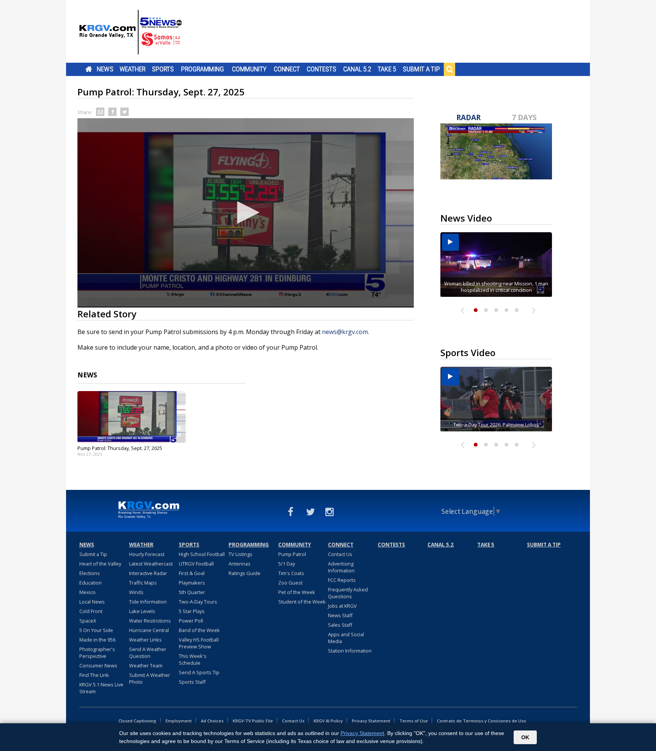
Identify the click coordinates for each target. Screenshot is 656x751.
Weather (132, 69)
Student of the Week (302, 601)
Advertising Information (341, 567)
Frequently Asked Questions (348, 593)
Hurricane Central (149, 630)
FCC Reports (342, 580)
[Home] (131, 32)
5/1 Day (286, 563)
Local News (92, 601)
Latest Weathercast (151, 563)
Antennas (240, 563)
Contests (321, 69)
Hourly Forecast (146, 554)
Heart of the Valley (100, 563)
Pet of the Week (296, 592)
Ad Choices (212, 721)
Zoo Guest (290, 582)
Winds (136, 592)
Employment (179, 721)
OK (525, 737)
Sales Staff (340, 624)
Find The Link (94, 675)
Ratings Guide (244, 573)
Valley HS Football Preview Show (199, 643)
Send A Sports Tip (199, 672)
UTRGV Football (196, 563)
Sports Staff (192, 681)
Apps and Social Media (346, 638)
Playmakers (192, 582)
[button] (245, 212)
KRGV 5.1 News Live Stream (101, 688)
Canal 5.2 (357, 69)
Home (88, 69)
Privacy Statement (371, 721)
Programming (202, 69)
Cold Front (90, 611)
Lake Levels (142, 611)
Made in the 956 (97, 639)
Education (90, 582)
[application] (245, 212)
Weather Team (145, 665)
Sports (163, 69)
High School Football (202, 554)
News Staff (340, 615)
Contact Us (340, 554)
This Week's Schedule (193, 659)
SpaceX (87, 620)
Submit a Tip (421, 69)
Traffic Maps (143, 582)
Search (449, 69)
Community (249, 69)
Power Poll (191, 620)
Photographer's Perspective (97, 652)
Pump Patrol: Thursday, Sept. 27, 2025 (119, 448)
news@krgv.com (345, 332)
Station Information (350, 650)
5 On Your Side (96, 630)
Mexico (87, 592)
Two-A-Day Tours (198, 601)
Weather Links (145, 639)
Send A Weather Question (147, 652)
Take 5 (387, 69)
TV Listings (240, 554)
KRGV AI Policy (328, 721)
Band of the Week (199, 630)
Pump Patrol (292, 554)
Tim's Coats (291, 573)
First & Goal (192, 573)
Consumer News (98, 665)
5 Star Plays (192, 611)
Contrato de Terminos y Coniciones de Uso (481, 721)
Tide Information (148, 601)
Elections (89, 573)
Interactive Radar (148, 573)
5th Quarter (192, 592)
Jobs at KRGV (342, 605)
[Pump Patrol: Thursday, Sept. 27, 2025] (131, 417)
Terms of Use (413, 721)
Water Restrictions (150, 620)
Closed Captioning (137, 721)
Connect (287, 69)
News (105, 69)
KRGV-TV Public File (253, 721)
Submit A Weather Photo (149, 678)
